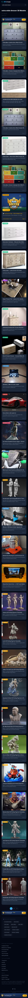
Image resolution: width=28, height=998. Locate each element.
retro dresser (7, 929)
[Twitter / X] (14, 989)
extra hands (16, 921)
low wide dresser (7, 921)
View (23, 47)
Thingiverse (4, 960)
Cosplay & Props (5, 945)
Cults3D (3, 962)
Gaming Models (5, 955)
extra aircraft (14, 927)
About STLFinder (5, 975)
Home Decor (4, 951)
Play (23, 218)
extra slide (6, 924)
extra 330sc (13, 924)
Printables (4, 966)
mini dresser (6, 932)
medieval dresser (8, 934)
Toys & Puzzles (5, 953)
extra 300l (20, 924)
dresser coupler (15, 929)
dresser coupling (15, 932)
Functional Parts (5, 949)
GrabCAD (4, 964)
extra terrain (6, 927)
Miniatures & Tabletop (6, 947)
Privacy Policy (5, 977)
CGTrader (4, 968)
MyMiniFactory (5, 970)
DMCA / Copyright (5, 979)
